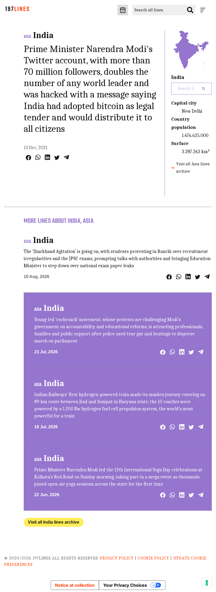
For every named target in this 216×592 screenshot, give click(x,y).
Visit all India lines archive (53, 522)
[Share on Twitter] (57, 157)
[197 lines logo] (17, 10)
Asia (27, 37)
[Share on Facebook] (28, 157)
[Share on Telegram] (66, 157)
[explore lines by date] (122, 10)
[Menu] (204, 10)
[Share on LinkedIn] (47, 157)
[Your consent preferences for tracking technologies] (207, 583)
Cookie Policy (153, 558)
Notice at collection (75, 585)
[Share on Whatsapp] (38, 157)
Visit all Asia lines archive (193, 167)
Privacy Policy (117, 558)
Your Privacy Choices (125, 585)
